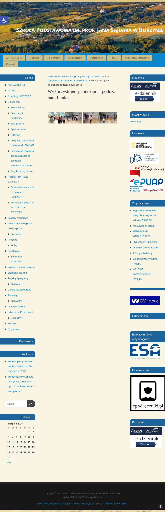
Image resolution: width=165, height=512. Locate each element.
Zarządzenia (17, 123)
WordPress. (122, 503)
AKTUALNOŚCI (14, 57)
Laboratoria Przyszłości (61, 80)
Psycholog (13, 251)
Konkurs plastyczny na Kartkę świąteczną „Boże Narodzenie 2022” (21, 366)
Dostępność (96, 57)
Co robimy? (82, 80)
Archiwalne (16, 301)
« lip (8, 462)
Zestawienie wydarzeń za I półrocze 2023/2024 (22, 192)
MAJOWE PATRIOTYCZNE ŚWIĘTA (142, 274)
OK (30, 403)
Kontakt (10, 64)
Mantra (109, 503)
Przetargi (12, 295)
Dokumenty (14, 101)
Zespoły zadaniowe (18, 218)
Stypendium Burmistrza (145, 242)
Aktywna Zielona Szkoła (145, 247)
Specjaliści (16, 234)
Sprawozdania (18, 129)
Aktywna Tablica (16, 306)
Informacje (135, 121)
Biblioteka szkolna (17, 272)
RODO (114, 57)
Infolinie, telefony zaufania (21, 267)
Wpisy (14, 245)
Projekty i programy (18, 278)
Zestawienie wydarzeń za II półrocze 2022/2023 (22, 207)
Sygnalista (13, 329)
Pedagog (12, 239)
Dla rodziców (75, 57)
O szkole (34, 57)
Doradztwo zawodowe (19, 289)
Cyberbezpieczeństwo (137, 57)
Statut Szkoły (18, 107)
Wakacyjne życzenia (143, 225)
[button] (4, 20)
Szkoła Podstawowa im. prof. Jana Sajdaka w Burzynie (89, 30)
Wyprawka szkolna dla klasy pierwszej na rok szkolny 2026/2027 (144, 215)
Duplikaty (15, 134)
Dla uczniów (53, 57)
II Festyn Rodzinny (142, 253)
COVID (11, 90)
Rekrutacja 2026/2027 (19, 96)
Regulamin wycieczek (22, 171)
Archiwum (16, 284)
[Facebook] (160, 7)
